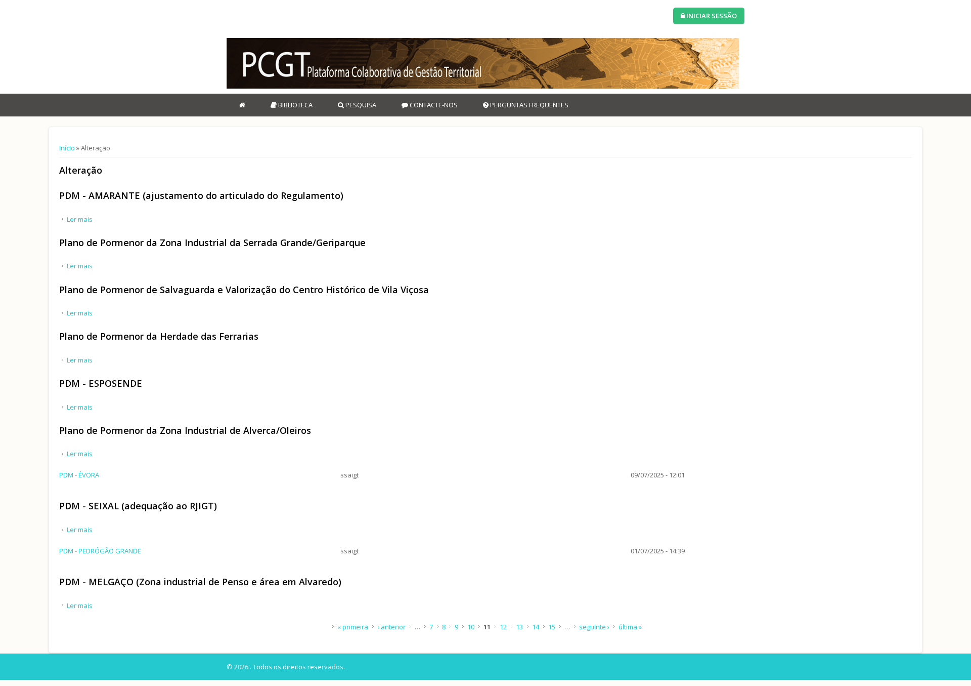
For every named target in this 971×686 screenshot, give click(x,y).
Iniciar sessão (711, 15)
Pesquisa (360, 104)
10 (470, 626)
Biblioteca (295, 104)
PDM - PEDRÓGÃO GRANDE (100, 550)
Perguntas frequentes (528, 104)
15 (551, 626)
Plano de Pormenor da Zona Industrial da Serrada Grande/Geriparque (212, 242)
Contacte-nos (433, 104)
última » (630, 626)
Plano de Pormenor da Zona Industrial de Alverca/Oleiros (185, 430)
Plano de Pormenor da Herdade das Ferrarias (158, 336)
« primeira (352, 626)
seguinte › (594, 626)
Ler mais (80, 219)
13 (519, 626)
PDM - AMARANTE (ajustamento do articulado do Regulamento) (201, 195)
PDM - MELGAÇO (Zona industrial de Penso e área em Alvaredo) (200, 582)
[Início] (483, 63)
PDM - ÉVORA (79, 474)
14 (535, 626)
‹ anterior (391, 626)
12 (503, 626)
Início (67, 147)
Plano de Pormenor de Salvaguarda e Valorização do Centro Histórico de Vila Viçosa (244, 290)
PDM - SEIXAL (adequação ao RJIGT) (138, 506)
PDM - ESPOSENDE (100, 383)
